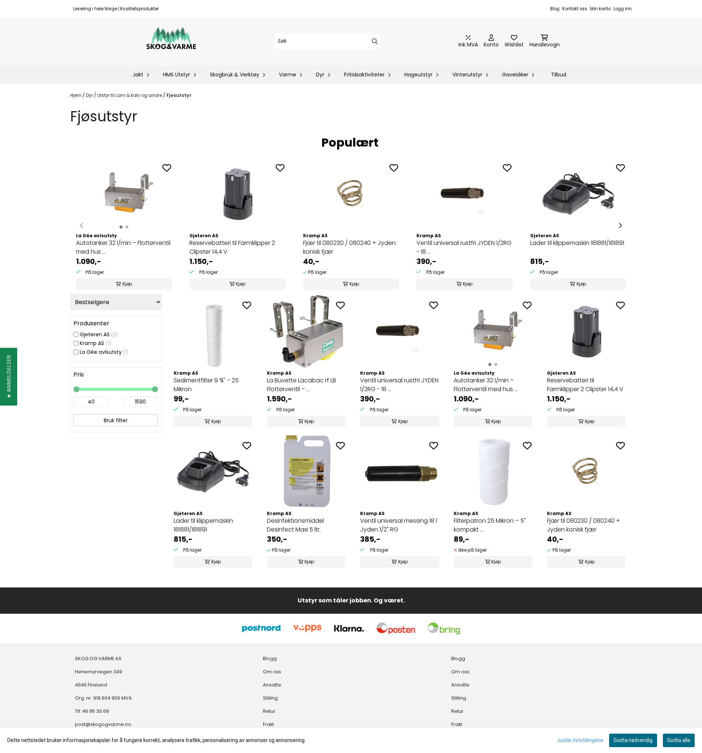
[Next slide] (620, 225)
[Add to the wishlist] (166, 167)
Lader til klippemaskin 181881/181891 (577, 243)
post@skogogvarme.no (103, 724)
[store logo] (171, 41)
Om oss (272, 672)
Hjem (76, 95)
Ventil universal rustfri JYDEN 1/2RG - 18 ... (464, 247)
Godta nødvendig (633, 740)
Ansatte (272, 685)
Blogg (270, 658)
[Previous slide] (82, 225)
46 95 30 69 (95, 711)
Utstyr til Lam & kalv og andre (130, 95)
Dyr (90, 95)
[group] (124, 225)
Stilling (270, 698)
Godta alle (678, 740)
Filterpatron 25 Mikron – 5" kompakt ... (490, 525)
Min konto (600, 9)
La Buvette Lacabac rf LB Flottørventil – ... (301, 384)
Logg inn (623, 9)
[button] (8, 376)
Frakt (268, 724)
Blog (554, 9)
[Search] (374, 41)
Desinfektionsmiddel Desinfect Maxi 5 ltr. (295, 525)
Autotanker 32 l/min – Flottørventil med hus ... (123, 247)
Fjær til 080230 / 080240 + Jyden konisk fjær (349, 247)
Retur (269, 711)
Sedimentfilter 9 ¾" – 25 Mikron (206, 384)
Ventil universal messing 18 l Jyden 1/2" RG (398, 525)
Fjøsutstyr (179, 95)
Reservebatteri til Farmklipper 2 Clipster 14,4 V (232, 247)
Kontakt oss (574, 9)
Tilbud (558, 74)
